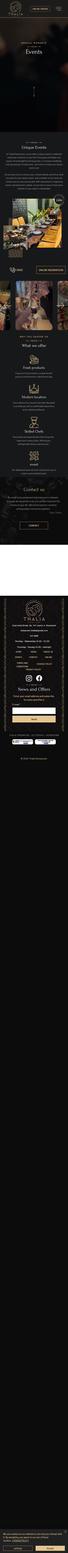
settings (18, 1548)
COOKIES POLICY (20, 1540)
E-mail (16, 704)
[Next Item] (60, 305)
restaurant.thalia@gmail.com (34, 630)
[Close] (63, 1533)
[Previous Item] (8, 305)
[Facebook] (39, 678)
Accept (50, 1548)
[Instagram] (29, 678)
